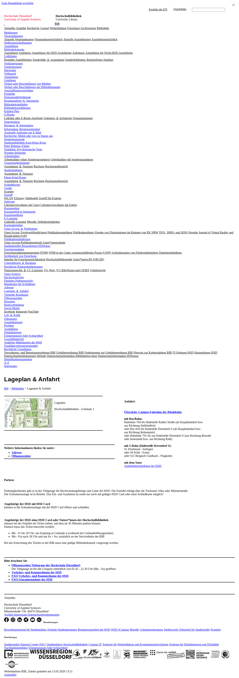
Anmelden (10, 674)
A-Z (6, 362)
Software (9, 201)
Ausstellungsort (13, 322)
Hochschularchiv (14, 277)
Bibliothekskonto (14, 49)
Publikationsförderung (17, 239)
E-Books (9, 114)
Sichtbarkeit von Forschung (20, 256)
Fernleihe (9, 93)
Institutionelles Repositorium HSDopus (27, 246)
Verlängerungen (13, 63)
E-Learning (11, 218)
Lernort (44, 28)
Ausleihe (21, 28)
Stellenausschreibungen (18, 42)
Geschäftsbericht (14, 339)
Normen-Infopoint (15, 152)
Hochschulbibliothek (75, 644)
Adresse (9, 287)
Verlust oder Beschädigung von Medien (27, 83)
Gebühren (10, 80)
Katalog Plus (11, 111)
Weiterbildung (58, 28)
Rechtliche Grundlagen (17, 349)
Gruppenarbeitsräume (17, 162)
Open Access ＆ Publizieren (20, 228)
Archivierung (88, 28)
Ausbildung (11, 329)
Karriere (216, 629)
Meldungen (11, 32)
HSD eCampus (120, 629)
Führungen (10, 318)
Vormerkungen (13, 66)
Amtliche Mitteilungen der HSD (23, 342)
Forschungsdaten (14, 249)
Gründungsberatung (151, 629)
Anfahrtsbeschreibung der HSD (143, 466)
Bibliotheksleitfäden (16, 104)
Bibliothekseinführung (17, 107)
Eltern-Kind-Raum (15, 177)
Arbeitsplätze (12, 156)
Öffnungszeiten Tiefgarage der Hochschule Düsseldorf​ (46, 565)
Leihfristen (10, 56)
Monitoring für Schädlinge (19, 284)
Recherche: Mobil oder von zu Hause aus (28, 136)
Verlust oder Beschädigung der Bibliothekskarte (32, 87)
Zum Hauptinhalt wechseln (17, 3)
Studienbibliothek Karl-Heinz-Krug (25, 142)
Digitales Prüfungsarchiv (18, 280)
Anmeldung (11, 46)
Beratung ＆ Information (18, 125)
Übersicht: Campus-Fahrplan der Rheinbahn (153, 412)
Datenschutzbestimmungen (43, 614)
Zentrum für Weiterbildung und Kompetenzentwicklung (135, 644)
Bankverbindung (14, 304)
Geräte (8, 188)
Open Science (12, 274)
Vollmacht (10, 73)
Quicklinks (179, 9)
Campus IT (95, 644)
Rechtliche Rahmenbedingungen (23, 266)
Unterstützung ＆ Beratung (20, 263)
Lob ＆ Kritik (12, 315)
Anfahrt (9, 614)
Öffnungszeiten (13, 298)
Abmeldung (11, 77)
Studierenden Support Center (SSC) (25, 644)
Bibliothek (103, 28)
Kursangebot (11, 208)
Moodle (134, 629)
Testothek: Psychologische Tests (23, 149)
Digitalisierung (12, 332)
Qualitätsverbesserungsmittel (21, 345)
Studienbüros (55, 644)
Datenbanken (12, 121)
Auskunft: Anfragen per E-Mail (22, 132)
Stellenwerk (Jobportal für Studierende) (187, 629)
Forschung (73, 28)
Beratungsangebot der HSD (94, 629)
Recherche (33, 28)
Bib (6, 388)
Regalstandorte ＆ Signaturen (21, 100)
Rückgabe (10, 70)
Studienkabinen (13, 170)
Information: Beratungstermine (22, 129)
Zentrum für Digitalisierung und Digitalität (194, 644)
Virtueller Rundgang (16, 294)
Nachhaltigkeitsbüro (16, 647)
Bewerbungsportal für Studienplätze (25, 629)
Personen (9, 301)
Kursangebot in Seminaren (19, 211)
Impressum (10, 366)
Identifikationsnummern (18, 359)
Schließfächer (12, 184)
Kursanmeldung (13, 215)
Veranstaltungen (13, 36)
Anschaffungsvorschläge (18, 90)
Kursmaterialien (13, 225)
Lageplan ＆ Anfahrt (16, 291)
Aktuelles (9, 28)
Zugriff (8, 194)
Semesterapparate (14, 139)
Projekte (9, 325)
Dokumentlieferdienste (17, 97)
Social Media (12, 308)
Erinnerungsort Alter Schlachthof (23, 335)
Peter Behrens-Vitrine (17, 146)
